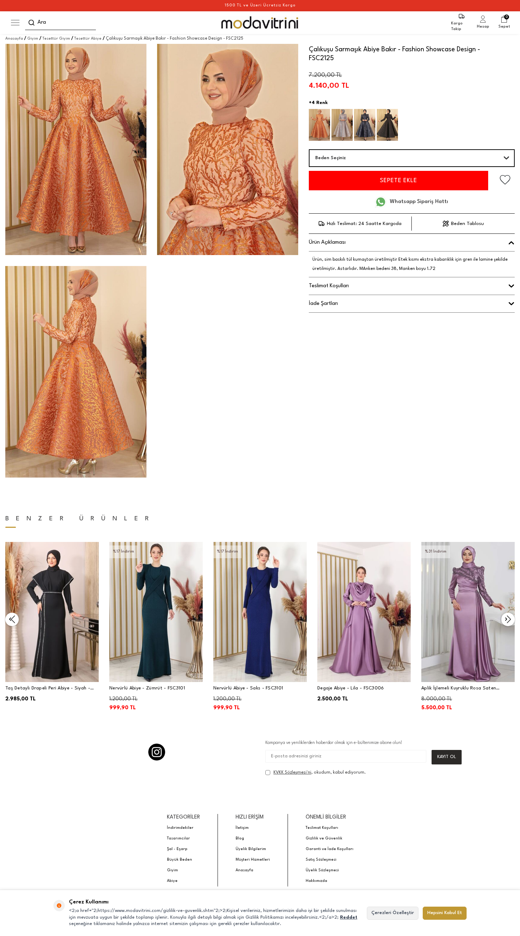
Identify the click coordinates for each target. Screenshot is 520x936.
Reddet (348, 917)
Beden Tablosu (467, 223)
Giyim (32, 39)
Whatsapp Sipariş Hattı (419, 201)
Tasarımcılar (178, 838)
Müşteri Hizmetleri (253, 860)
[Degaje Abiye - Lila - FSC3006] (364, 612)
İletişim (242, 828)
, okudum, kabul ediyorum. (319, 772)
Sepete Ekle (398, 181)
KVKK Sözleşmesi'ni (292, 772)
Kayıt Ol (446, 757)
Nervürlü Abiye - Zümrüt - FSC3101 (147, 688)
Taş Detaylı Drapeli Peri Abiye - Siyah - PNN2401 (47, 689)
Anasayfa (14, 39)
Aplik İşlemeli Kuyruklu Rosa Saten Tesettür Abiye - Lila (458, 689)
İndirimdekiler (180, 828)
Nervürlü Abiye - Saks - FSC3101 (248, 688)
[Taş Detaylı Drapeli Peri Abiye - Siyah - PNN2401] (52, 612)
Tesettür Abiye (88, 39)
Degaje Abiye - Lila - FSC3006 (350, 688)
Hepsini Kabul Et (444, 913)
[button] (12, 619)
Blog (240, 838)
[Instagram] (156, 752)
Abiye (172, 881)
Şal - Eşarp (177, 849)
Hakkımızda (316, 881)
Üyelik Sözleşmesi (322, 870)
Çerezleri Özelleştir (392, 913)
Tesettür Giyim (56, 39)
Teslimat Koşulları (322, 828)
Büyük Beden (179, 860)
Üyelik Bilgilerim (251, 849)
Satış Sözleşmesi (321, 860)
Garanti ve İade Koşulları (329, 849)
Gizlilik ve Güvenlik (324, 838)
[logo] (260, 23)
